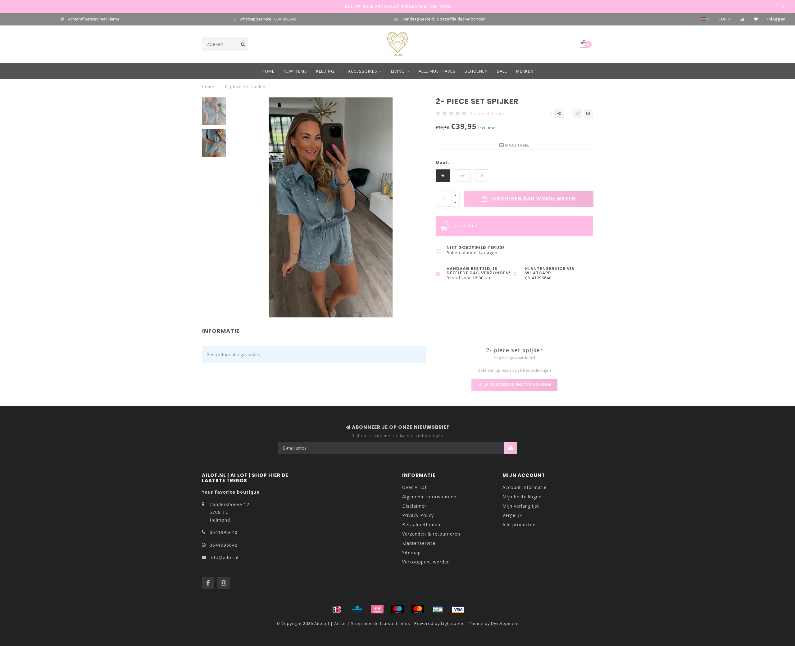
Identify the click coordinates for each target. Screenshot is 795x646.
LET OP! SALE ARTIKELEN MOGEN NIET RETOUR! (397, 6)
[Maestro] (397, 609)
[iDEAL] (337, 609)
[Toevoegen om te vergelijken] (588, 113)
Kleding (325, 71)
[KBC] (357, 609)
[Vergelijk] (742, 19)
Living (398, 71)
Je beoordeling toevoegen (517, 384)
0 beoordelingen (488, 113)
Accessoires (362, 71)
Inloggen (776, 19)
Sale (502, 71)
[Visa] (458, 609)
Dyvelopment (505, 623)
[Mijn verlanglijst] (756, 19)
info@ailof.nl (224, 557)
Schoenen (476, 71)
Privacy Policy (418, 515)
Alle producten (519, 524)
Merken (525, 71)
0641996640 (224, 532)
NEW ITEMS (295, 71)
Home (268, 71)
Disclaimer (414, 506)
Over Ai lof (414, 487)
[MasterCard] (417, 609)
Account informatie (524, 487)
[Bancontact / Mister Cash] (438, 609)
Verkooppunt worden (426, 562)
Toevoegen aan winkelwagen (532, 198)
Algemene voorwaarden (429, 497)
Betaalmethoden (421, 524)
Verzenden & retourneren (431, 534)
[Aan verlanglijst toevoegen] (577, 113)
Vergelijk (512, 515)
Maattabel (516, 145)
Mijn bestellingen (522, 497)
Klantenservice (419, 543)
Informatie (221, 331)
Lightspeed (453, 623)
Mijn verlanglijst (520, 506)
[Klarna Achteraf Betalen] (377, 609)
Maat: (442, 162)
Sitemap (411, 552)
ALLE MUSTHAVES (437, 71)
